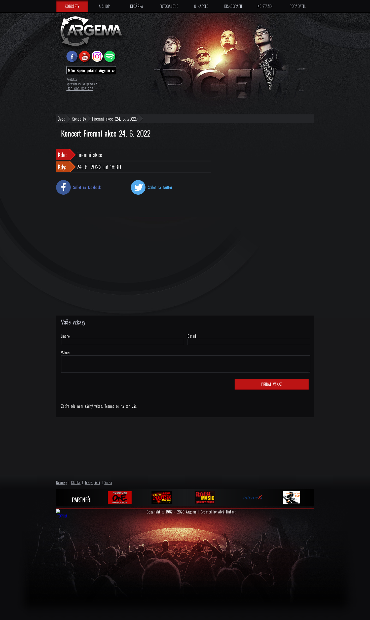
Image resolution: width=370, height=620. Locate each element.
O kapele (201, 6)
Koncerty (72, 6)
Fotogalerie (169, 6)
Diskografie (233, 6)
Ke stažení (265, 6)
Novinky (61, 482)
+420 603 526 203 (79, 88)
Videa (108, 482)
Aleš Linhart (227, 511)
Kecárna (136, 6)
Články (76, 482)
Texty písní (92, 482)
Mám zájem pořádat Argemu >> (91, 70)
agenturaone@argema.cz (81, 84)
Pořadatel (298, 6)
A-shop (104, 6)
